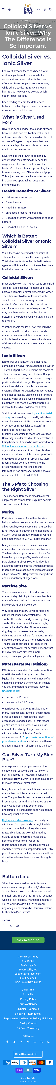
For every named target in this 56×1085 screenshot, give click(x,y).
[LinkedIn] (42, 1042)
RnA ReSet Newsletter (28, 981)
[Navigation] (3, 9)
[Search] (38, 9)
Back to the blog (28, 940)
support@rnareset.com (28, 973)
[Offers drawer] (9, 9)
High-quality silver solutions (17, 820)
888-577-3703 (28, 977)
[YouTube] (35, 1042)
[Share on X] (10, 926)
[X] (14, 1042)
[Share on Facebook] (3, 926)
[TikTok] (49, 1042)
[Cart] (45, 9)
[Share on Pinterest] (17, 926)
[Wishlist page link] (50, 9)
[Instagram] (21, 1042)
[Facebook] (7, 1042)
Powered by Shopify (28, 1081)
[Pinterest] (28, 1042)
